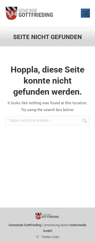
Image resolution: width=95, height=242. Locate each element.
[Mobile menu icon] (85, 13)
